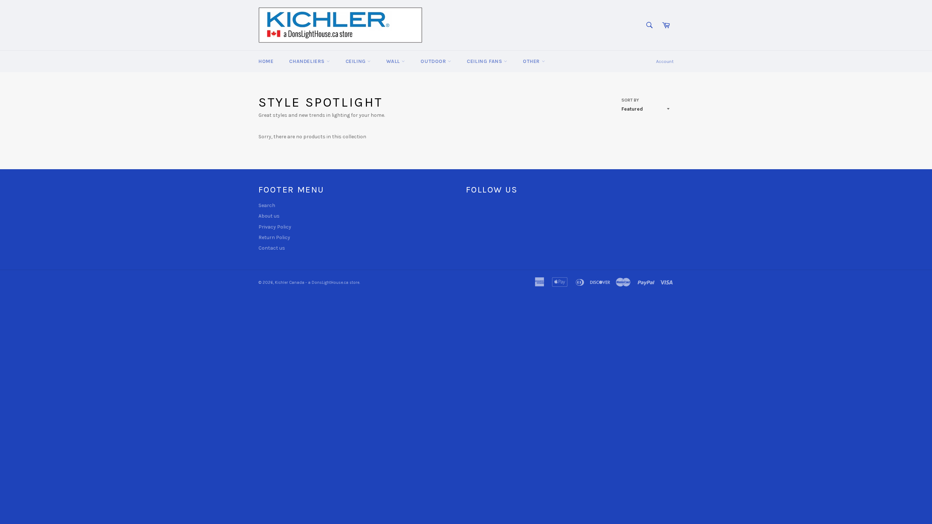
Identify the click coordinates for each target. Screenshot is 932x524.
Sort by (630, 100)
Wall (394, 61)
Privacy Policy (274, 227)
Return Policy (274, 237)
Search (266, 205)
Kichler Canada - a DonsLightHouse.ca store (317, 282)
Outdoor (434, 61)
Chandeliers (307, 61)
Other (532, 61)
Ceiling (356, 61)
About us (269, 216)
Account (665, 61)
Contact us (271, 248)
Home (265, 61)
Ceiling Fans (485, 61)
